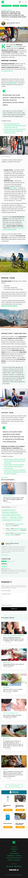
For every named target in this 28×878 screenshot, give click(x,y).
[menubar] (20, 2)
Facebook (10, 866)
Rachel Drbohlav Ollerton (12, 543)
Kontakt (14, 851)
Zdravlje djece (14, 712)
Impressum (14, 849)
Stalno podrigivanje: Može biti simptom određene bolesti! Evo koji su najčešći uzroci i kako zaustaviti (13, 639)
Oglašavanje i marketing (14, 855)
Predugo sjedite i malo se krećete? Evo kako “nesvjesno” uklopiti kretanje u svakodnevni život (14, 466)
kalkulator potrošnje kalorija (11, 515)
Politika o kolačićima (14, 860)
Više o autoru (4, 554)
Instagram (19, 866)
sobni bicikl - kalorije (16, 517)
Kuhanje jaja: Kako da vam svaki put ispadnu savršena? (13, 664)
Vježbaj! (9, 10)
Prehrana (23, 5)
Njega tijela (6, 738)
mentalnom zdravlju (7, 70)
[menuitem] (20, 2)
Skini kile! (3, 10)
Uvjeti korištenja (14, 853)
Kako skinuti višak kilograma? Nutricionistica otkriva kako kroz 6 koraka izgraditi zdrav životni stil (15, 125)
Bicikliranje (14, 46)
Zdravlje (15, 5)
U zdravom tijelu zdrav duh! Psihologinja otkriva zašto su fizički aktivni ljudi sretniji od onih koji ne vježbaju (15, 471)
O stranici (14, 846)
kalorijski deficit (12, 82)
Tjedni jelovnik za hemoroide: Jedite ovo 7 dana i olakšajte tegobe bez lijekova (13, 499)
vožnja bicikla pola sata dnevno (12, 520)
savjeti (5, 517)
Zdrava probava (6, 5)
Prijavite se (14, 609)
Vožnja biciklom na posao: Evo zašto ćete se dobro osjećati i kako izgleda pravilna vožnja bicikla (14, 461)
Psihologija (6, 712)
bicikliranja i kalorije (9, 510)
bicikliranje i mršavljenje (10, 512)
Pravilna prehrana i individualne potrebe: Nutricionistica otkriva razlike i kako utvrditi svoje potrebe (14, 131)
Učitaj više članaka (14, 785)
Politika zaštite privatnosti (14, 857)
